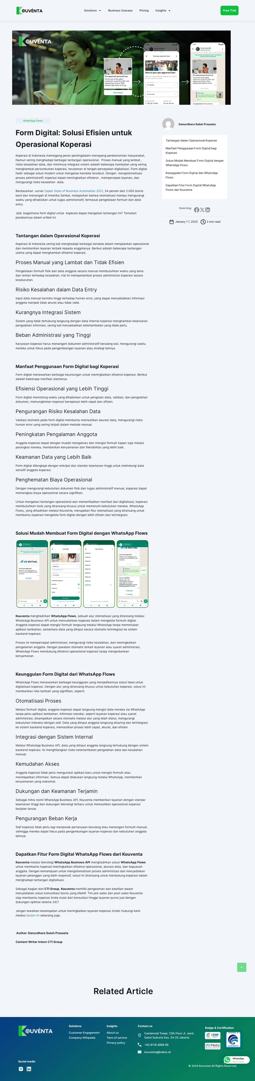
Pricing (144, 10)
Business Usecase (120, 10)
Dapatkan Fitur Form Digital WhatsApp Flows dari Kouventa (191, 187)
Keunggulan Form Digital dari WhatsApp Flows (192, 175)
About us (113, 1032)
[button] (196, 210)
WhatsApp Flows (33, 120)
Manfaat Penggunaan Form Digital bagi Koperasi (191, 151)
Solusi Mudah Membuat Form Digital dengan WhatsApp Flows (195, 163)
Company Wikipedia (82, 1037)
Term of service (117, 1037)
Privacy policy (116, 1042)
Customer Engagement (84, 1032)
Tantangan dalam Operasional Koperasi (191, 140)
